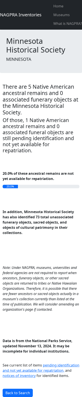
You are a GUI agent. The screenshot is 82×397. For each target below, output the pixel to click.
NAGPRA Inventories (21, 15)
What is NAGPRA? (67, 23)
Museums (61, 14)
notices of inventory (19, 375)
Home (58, 6)
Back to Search (17, 392)
